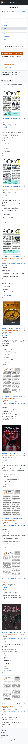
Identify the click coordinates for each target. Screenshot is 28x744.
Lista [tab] (17, 11)
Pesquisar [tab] (23, 11)
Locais (9, 67)
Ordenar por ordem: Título (7, 77)
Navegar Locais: (14, 7)
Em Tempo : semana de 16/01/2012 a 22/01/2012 (12, 256)
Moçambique (7, 36)
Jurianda (6, 22)
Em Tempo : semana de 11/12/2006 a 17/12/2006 (12, 518)
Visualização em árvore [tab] (8, 11)
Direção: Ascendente (6, 80)
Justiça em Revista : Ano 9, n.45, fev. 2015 (12, 453)
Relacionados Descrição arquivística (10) (12, 53)
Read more (14, 153)
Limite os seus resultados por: (14, 46)
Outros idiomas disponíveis (9, 60)
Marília (5, 31)
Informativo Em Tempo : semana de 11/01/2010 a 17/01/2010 (12, 578)
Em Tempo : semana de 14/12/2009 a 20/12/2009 (12, 704)
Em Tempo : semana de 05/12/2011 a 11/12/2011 (12, 118)
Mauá (5, 34)
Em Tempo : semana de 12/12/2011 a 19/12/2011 (12, 187)
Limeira (5, 25)
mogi (5, 39)
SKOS (3, 732)
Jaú (4, 17)
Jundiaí (5, 20)
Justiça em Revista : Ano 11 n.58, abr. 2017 (12, 632)
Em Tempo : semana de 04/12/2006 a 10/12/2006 (12, 396)
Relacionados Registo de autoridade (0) (12, 56)
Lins (5, 28)
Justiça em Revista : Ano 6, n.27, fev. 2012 (12, 328)
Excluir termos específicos (19, 87)
